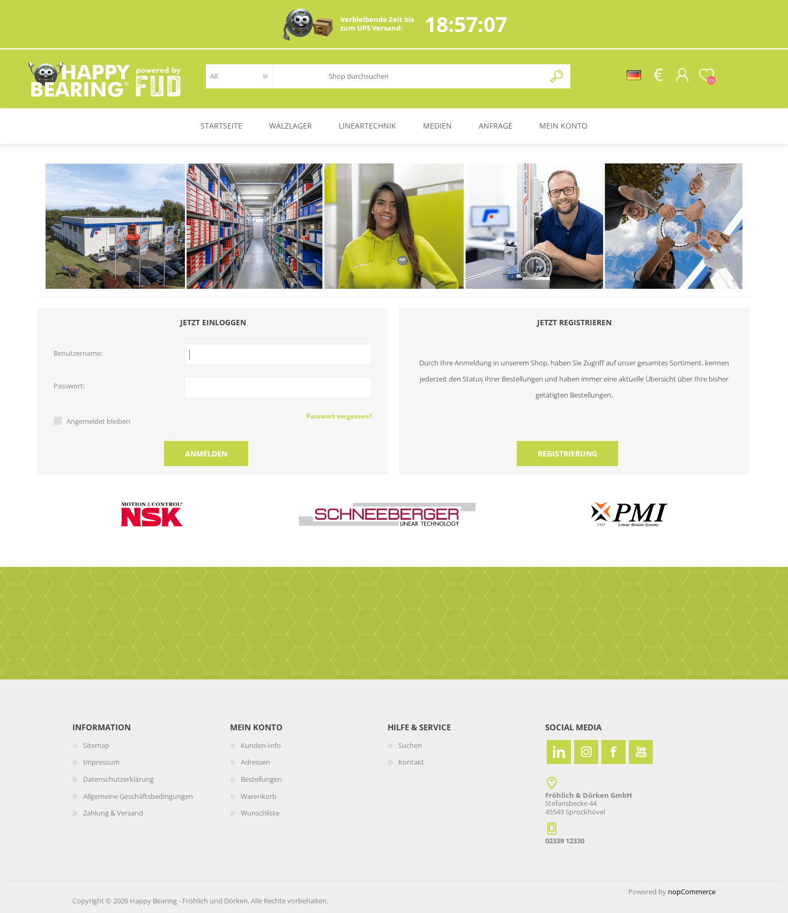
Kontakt (411, 762)
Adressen (255, 762)
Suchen (557, 76)
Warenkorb (259, 796)
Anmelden (206, 453)
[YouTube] (641, 752)
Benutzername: (78, 353)
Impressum (101, 762)
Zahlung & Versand (113, 813)
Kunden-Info (261, 745)
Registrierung (567, 453)
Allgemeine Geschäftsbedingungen (138, 796)
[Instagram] (586, 752)
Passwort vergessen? (339, 416)
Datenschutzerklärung (118, 779)
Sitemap (96, 745)
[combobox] (428, 76)
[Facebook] (613, 752)
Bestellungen (261, 779)
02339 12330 (564, 840)
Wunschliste (260, 813)
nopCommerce (692, 891)
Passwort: (69, 386)
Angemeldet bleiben (98, 421)
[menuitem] (151, 745)
